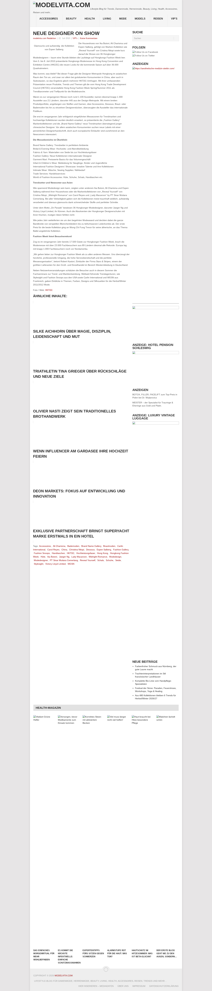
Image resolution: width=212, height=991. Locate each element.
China (64, 549)
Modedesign (115, 556)
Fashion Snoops (42, 553)
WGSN (71, 564)
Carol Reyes (53, 549)
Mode (123, 18)
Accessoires (48, 18)
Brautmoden (109, 546)
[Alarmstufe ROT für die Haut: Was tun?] (118, 831)
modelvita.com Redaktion (44, 38)
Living (107, 18)
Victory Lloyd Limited (55, 564)
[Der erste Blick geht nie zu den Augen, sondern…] (167, 831)
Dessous (90, 549)
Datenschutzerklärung (164, 986)
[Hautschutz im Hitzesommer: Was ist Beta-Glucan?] (142, 831)
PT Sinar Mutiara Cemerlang (64, 560)
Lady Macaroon (79, 556)
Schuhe (109, 560)
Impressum (138, 986)
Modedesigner (41, 560)
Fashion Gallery (121, 549)
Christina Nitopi (76, 549)
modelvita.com (64, 975)
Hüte (43, 556)
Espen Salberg (104, 549)
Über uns (123, 986)
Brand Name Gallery (91, 546)
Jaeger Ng (64, 556)
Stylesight (38, 564)
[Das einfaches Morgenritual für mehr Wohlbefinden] (44, 831)
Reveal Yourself (87, 560)
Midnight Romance (98, 556)
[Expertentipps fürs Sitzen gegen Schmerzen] (93, 831)
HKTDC (49, 290)
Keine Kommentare (88, 38)
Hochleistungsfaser (85, 553)
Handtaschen (58, 553)
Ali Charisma (59, 546)
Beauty (71, 18)
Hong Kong (102, 553)
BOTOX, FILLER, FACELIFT (146, 394)
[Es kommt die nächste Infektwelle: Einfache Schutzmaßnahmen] (69, 831)
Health (90, 18)
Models (140, 18)
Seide (118, 560)
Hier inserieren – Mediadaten (96, 986)
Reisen (158, 18)
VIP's (174, 18)
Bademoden (73, 546)
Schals (100, 560)
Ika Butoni (52, 556)
